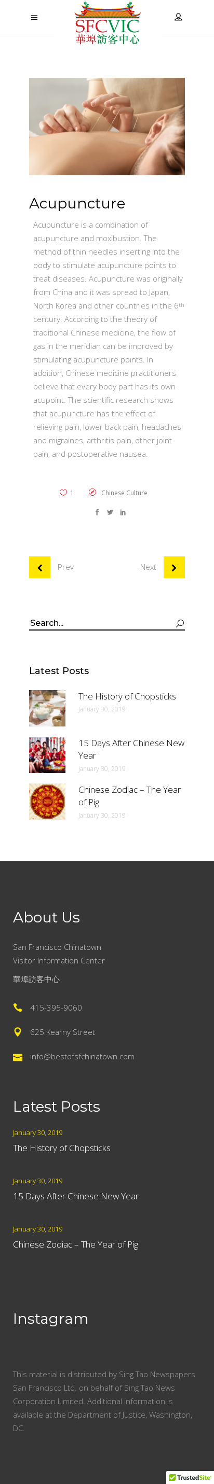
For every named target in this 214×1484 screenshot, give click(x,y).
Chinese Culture (124, 492)
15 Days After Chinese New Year (76, 1196)
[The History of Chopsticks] (47, 708)
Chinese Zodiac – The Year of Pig (75, 1244)
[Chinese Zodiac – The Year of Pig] (47, 801)
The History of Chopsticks (127, 696)
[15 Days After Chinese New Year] (47, 755)
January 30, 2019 (102, 709)
